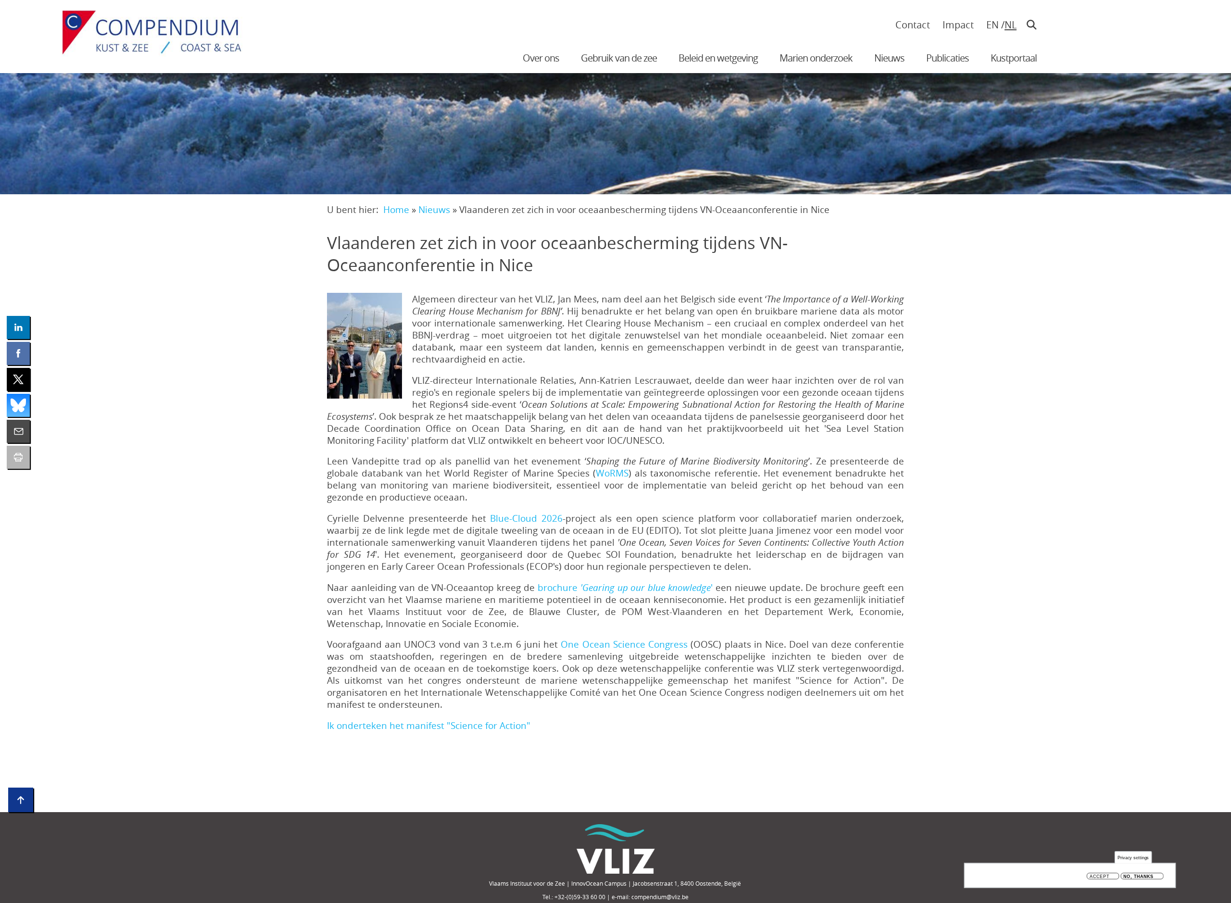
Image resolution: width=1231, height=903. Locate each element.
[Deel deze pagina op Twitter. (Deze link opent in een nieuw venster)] (18, 379)
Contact (912, 24)
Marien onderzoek (816, 57)
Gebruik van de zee (619, 57)
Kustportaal (1014, 57)
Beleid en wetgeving (718, 57)
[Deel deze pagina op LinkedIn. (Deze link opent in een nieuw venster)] (18, 327)
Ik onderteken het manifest (428, 725)
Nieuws (889, 57)
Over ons (541, 57)
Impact (958, 24)
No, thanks (1138, 876)
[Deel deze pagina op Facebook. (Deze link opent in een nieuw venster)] (18, 353)
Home (396, 209)
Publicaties (947, 57)
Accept (1099, 876)
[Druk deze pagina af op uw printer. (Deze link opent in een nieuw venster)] (18, 457)
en (992, 24)
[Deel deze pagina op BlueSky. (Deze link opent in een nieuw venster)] (18, 405)
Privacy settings (1133, 857)
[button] (364, 346)
